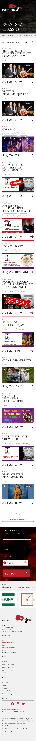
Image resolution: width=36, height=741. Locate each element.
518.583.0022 (7, 642)
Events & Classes (10, 21)
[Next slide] (34, 600)
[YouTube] (23, 704)
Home (4, 661)
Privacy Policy (7, 694)
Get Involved (7, 673)
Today (18, 514)
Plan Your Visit (7, 670)
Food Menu (6, 682)
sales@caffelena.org (9, 647)
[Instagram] (18, 704)
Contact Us (6, 688)
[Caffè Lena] (12, 11)
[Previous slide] (2, 600)
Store (4, 685)
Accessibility (6, 691)
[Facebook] (12, 704)
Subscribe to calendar (17, 519)
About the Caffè (8, 667)
